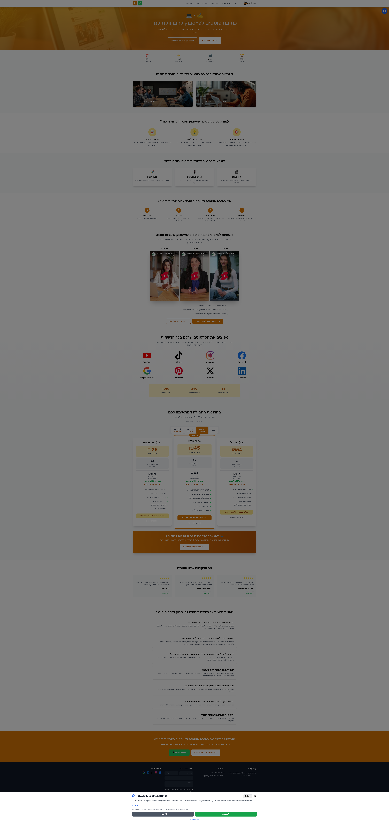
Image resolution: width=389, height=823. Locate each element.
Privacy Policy (194, 819)
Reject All (163, 814)
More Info (138, 805)
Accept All (226, 814)
